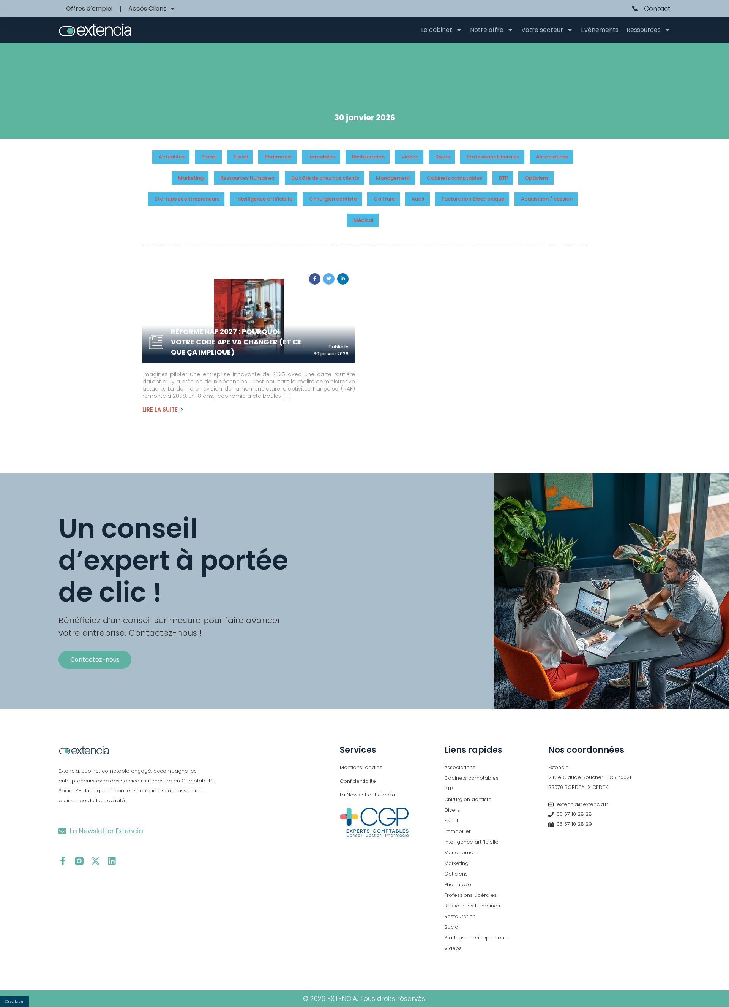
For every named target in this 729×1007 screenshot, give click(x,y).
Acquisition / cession (547, 199)
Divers (442, 156)
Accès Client (147, 8)
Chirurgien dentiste (333, 199)
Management (393, 178)
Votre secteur (542, 30)
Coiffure (384, 199)
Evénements (600, 30)
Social (209, 156)
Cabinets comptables (454, 178)
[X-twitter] (95, 861)
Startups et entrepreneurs (187, 199)
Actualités (172, 156)
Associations (552, 156)
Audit (418, 199)
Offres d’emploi (89, 8)
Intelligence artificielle (264, 199)
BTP (503, 178)
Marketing (191, 178)
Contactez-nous (95, 659)
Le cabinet (436, 30)
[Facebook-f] (62, 861)
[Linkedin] (111, 861)
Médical (363, 220)
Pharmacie (278, 156)
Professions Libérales (493, 156)
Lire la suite (160, 409)
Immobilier (321, 156)
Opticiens (537, 178)
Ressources (643, 30)
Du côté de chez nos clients (325, 178)
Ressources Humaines (247, 178)
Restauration (368, 156)
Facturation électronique (473, 199)
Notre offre (486, 30)
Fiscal (241, 156)
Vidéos (409, 156)
